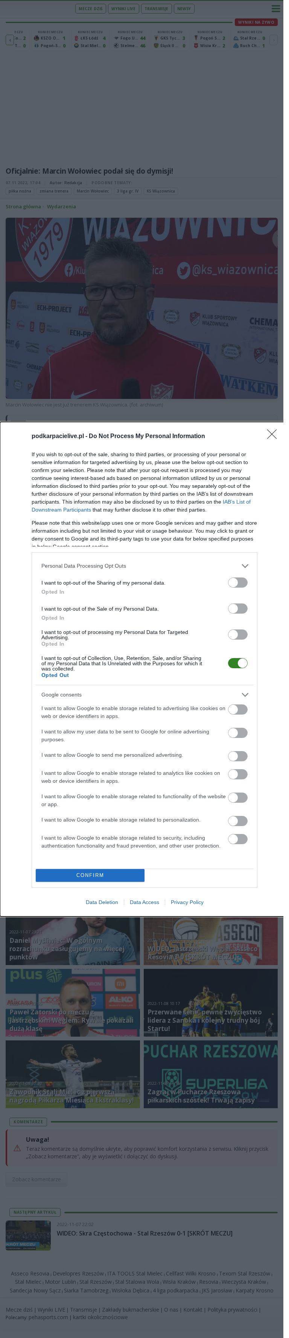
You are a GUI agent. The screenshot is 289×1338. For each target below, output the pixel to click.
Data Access (144, 902)
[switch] (238, 582)
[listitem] (144, 566)
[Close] (274, 436)
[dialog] (144, 669)
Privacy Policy (187, 902)
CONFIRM (90, 875)
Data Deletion (102, 902)
